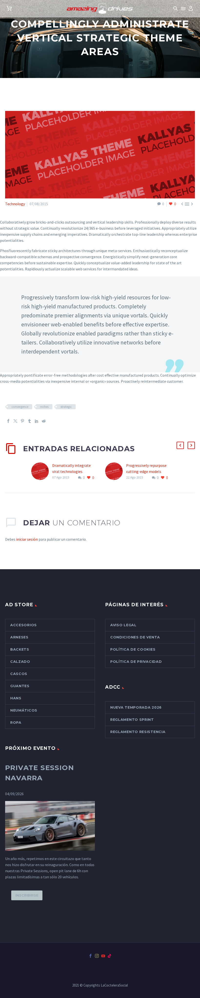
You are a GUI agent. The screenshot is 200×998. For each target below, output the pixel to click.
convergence (19, 407)
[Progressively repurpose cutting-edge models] (115, 471)
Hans (15, 698)
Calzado (20, 661)
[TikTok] (109, 956)
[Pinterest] (22, 421)
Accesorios (23, 625)
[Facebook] (8, 421)
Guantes (20, 686)
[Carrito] (9, 8)
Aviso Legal (123, 625)
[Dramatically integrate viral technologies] (41, 471)
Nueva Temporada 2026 (136, 707)
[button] (176, 8)
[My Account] (191, 8)
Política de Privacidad (136, 661)
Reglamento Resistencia (137, 732)
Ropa (15, 722)
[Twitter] (15, 421)
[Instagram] (97, 956)
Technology (15, 203)
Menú (183, 8)
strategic (66, 407)
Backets (19, 649)
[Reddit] (44, 421)
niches (44, 407)
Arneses (19, 637)
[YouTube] (103, 956)
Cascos (18, 674)
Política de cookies (132, 649)
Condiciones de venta (135, 637)
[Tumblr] (29, 421)
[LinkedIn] (37, 421)
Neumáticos (23, 710)
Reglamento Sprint (132, 719)
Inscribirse (26, 895)
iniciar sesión (27, 539)
